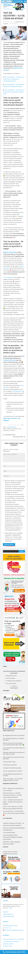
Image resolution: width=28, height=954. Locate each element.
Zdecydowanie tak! (11, 676)
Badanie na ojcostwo (9, 252)
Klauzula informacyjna (8, 916)
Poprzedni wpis (10, 435)
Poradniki (17, 22)
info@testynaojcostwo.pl (11, 925)
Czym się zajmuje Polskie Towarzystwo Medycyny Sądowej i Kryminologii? (13, 837)
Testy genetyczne (17, 391)
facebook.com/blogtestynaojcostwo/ (14, 930)
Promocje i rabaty (7, 946)
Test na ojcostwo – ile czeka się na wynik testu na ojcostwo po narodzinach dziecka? (13, 79)
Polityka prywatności (8, 914)
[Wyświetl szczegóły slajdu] (14, 697)
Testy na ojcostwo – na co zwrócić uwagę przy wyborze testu (13, 779)
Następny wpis (18, 437)
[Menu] (25, 1)
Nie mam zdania (10, 678)
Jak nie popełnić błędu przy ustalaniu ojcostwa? (13, 739)
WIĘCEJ (10, 908)
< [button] (5, 697)
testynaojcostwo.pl (11, 427)
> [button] (23, 697)
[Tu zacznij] (16, 1)
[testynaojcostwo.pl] (7, 1)
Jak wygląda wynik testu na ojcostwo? (14, 735)
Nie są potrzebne (11, 683)
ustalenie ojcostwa (9, 360)
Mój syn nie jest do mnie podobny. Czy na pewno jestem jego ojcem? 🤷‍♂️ (13, 744)
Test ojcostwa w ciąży (9, 762)
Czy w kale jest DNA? (9, 832)
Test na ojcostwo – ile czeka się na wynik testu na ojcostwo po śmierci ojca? (13, 92)
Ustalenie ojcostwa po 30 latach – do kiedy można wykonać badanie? (12, 795)
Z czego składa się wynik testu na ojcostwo (12, 774)
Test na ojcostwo (8, 277)
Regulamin (5, 912)
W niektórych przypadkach (13, 681)
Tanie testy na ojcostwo (10, 765)
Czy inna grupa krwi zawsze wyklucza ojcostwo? (14, 748)
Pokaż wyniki (14, 688)
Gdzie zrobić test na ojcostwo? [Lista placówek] (13, 758)
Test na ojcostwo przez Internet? (12, 771)
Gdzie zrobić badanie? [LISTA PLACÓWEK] (13, 939)
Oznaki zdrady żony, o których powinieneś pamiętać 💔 (14, 813)
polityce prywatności (15, 530)
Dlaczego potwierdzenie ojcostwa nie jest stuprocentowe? (13, 753)
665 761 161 (8, 928)
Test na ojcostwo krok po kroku (11, 941)
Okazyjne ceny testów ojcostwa (12, 768)
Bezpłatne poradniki (8, 944)
